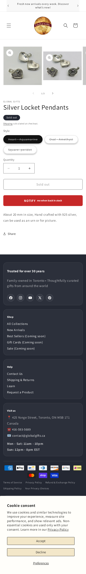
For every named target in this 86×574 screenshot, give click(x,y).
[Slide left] (33, 93)
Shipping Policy (12, 488)
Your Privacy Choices (37, 488)
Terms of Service (12, 482)
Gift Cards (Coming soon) (25, 342)
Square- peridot (22, 150)
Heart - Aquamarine (25, 140)
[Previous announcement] (8, 6)
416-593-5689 (21, 429)
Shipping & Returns (20, 380)
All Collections (17, 324)
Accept (40, 541)
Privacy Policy (58, 529)
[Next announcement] (78, 6)
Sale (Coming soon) (21, 348)
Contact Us (15, 374)
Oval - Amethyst (63, 140)
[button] (9, 25)
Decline (41, 552)
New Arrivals (16, 330)
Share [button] (12, 234)
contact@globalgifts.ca (28, 436)
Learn (11, 386)
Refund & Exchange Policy (60, 482)
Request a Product (20, 392)
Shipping (8, 123)
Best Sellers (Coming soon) (26, 336)
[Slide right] (53, 93)
